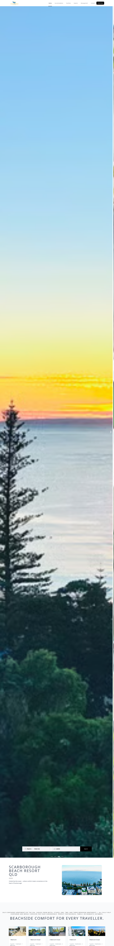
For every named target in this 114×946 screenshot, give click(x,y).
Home (50, 3)
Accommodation (59, 3)
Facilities (68, 3)
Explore (76, 3)
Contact (93, 3)
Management (84, 3)
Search (86, 849)
